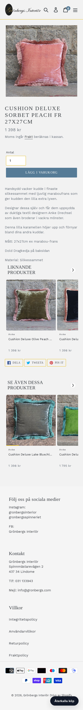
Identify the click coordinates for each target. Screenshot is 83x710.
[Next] (73, 270)
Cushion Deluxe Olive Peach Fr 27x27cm (30, 339)
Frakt (29, 137)
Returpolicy (19, 643)
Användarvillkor (22, 631)
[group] (30, 318)
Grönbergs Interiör (36, 695)
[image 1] (31, 305)
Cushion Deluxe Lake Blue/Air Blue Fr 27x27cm (29, 455)
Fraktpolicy (18, 655)
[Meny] (75, 10)
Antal (10, 152)
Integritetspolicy (23, 619)
